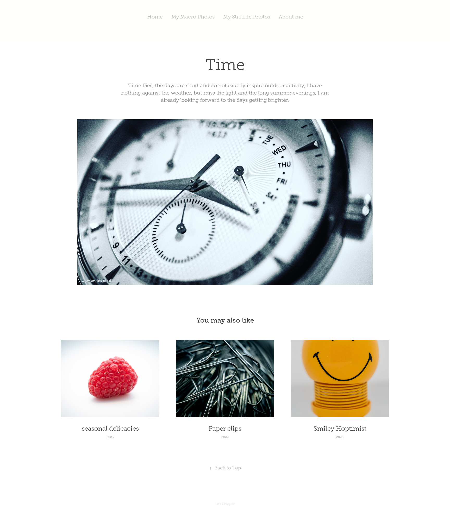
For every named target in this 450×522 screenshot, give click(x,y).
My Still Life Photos (246, 17)
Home (155, 17)
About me (291, 17)
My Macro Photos (193, 17)
